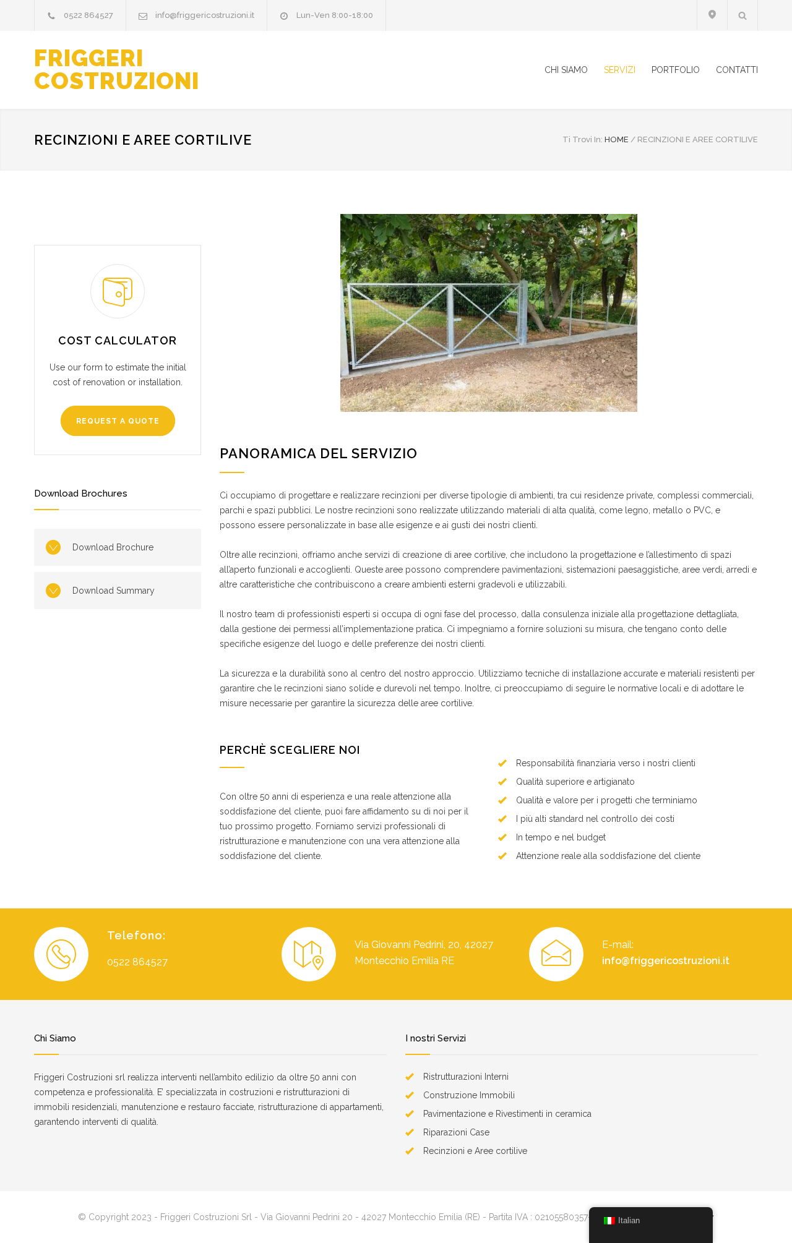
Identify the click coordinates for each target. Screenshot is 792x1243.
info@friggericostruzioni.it (204, 15)
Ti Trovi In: (582, 139)
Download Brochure (112, 547)
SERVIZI (619, 70)
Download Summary (113, 591)
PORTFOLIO (676, 70)
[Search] (743, 15)
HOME (617, 139)
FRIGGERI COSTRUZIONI (116, 70)
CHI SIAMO (566, 70)
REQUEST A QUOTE (118, 421)
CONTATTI (737, 70)
